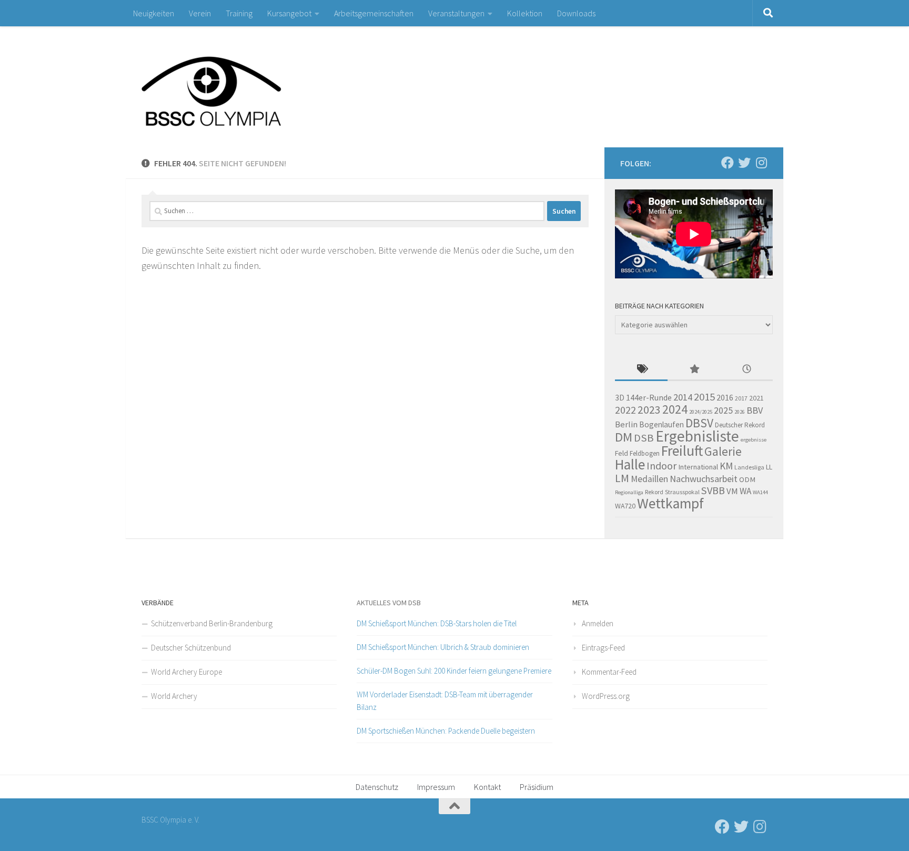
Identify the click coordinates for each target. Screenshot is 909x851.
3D (619, 398)
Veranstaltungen (456, 13)
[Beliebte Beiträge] (694, 369)
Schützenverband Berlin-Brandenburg (211, 623)
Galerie (723, 451)
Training (239, 13)
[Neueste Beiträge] (746, 369)
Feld (621, 453)
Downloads (576, 13)
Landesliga (749, 467)
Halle (630, 464)
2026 (739, 411)
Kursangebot (289, 13)
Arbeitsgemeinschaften (373, 13)
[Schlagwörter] (641, 369)
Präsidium (536, 787)
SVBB (713, 490)
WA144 (760, 492)
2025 (723, 410)
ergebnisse (753, 439)
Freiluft (682, 451)
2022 (625, 410)
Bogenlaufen (661, 424)
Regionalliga (629, 492)
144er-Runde (649, 397)
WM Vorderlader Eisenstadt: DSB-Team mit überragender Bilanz (445, 700)
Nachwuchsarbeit (704, 479)
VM (732, 491)
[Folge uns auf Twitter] (744, 162)
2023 (649, 410)
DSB (644, 438)
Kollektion (524, 13)
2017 (741, 398)
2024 (675, 409)
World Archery (174, 696)
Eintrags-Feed (603, 648)
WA (745, 491)
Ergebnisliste (697, 436)
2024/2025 (700, 411)
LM (622, 478)
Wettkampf (670, 503)
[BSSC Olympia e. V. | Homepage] (236, 86)
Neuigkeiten (153, 13)
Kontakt (487, 787)
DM (623, 437)
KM (726, 465)
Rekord (654, 492)
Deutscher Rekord (740, 425)
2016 (724, 397)
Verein (200, 13)
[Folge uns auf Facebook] (727, 162)
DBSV (699, 422)
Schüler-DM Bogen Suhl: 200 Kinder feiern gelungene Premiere (454, 671)
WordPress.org (606, 696)
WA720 (625, 505)
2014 (682, 397)
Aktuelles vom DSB (389, 602)
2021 (756, 398)
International (698, 467)
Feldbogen (645, 453)
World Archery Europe (186, 672)
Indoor (661, 465)
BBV (754, 410)
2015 (704, 397)
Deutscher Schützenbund (191, 648)
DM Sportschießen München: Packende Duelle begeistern (446, 731)
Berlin (626, 424)
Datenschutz (377, 787)
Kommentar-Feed (609, 672)
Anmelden (597, 623)
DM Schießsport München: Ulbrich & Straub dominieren (443, 647)
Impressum (436, 787)
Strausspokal (682, 492)
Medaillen (649, 479)
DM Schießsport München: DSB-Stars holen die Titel (437, 623)
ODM (747, 479)
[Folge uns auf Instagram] (761, 162)
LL (769, 467)
